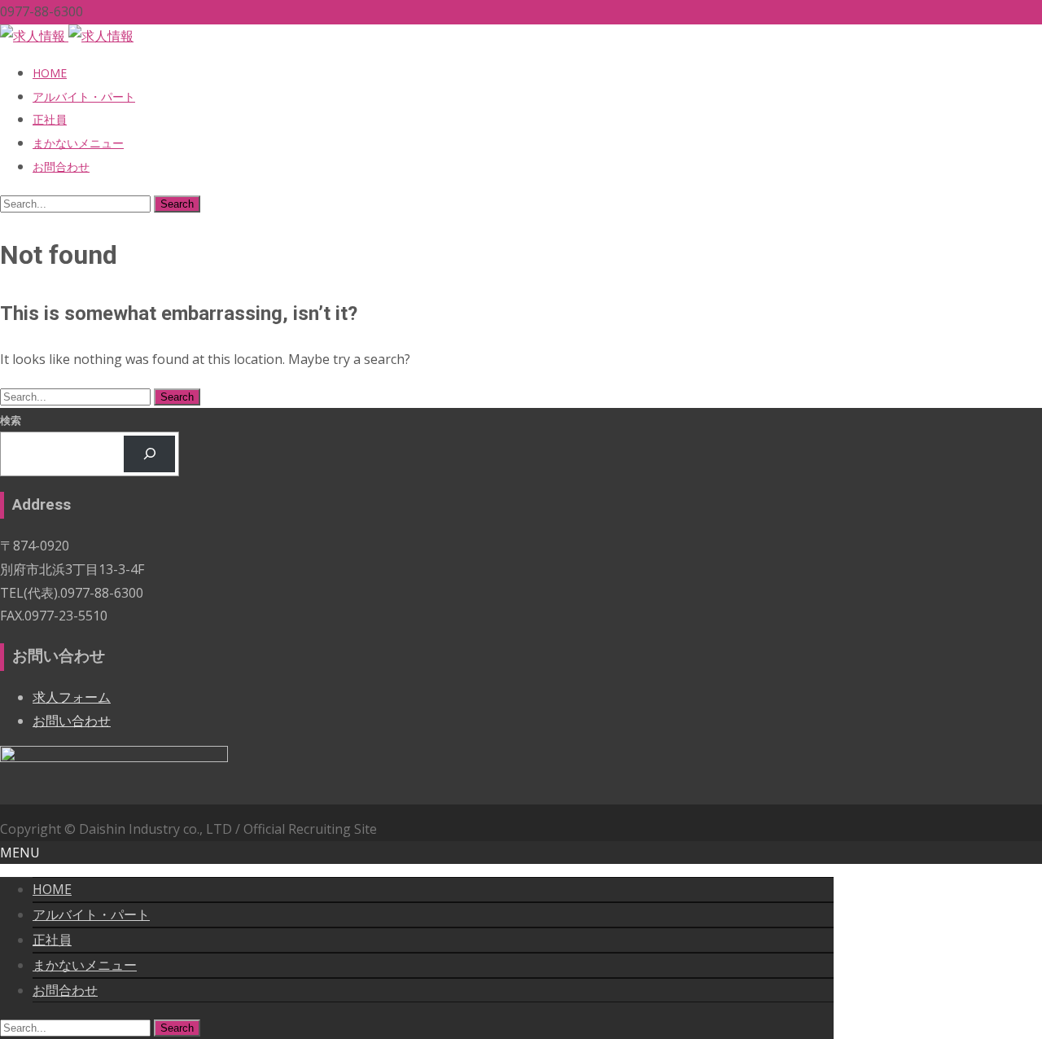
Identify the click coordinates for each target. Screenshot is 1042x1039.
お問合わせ (61, 166)
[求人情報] (67, 36)
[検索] (149, 454)
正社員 (50, 119)
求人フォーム (72, 697)
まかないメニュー (78, 143)
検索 (10, 420)
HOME (50, 73)
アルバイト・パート (84, 96)
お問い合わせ (72, 721)
